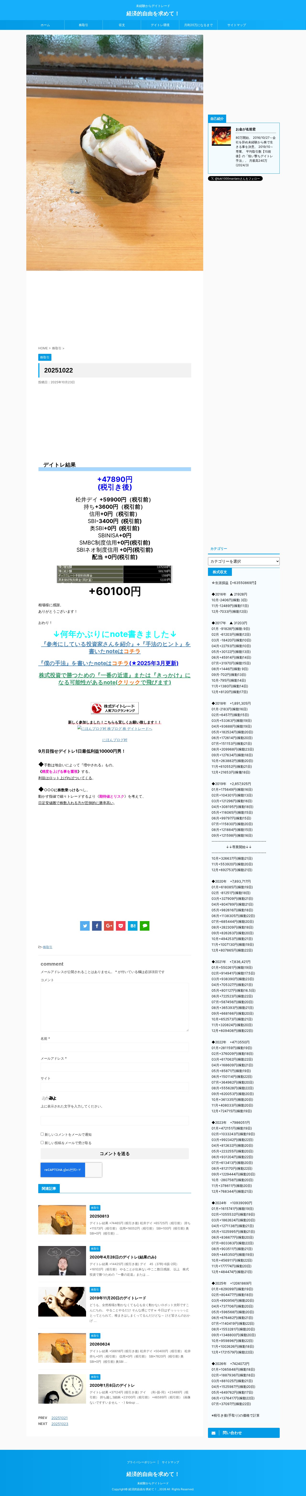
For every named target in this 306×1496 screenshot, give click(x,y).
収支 (122, 25)
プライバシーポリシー (141, 1462)
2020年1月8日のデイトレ (112, 1385)
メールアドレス (54, 1058)
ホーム (45, 25)
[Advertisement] (114, 306)
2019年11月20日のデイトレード (118, 1298)
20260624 (100, 1344)
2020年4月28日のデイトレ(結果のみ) (123, 1257)
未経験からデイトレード (153, 1483)
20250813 (99, 1216)
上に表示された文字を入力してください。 (72, 1106)
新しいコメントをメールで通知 (68, 1134)
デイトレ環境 (160, 25)
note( (111, 682)
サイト (46, 1078)
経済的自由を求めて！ (153, 13)
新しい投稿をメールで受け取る (68, 1143)
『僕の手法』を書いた (66, 663)
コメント (47, 980)
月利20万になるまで (198, 25)
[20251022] (132, 926)
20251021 (59, 1418)
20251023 (59, 1424)
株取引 (83, 25)
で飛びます (155, 682)
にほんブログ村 (114, 740)
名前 (45, 1038)
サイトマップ (236, 25)
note (100, 663)
